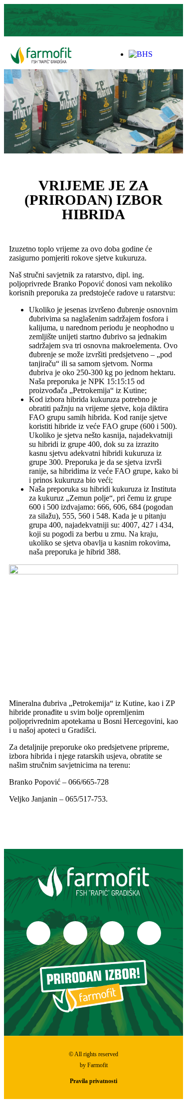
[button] (175, 54)
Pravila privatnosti (93, 1081)
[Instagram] (82, 20)
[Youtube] (105, 20)
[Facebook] (38, 933)
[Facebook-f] (60, 20)
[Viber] (127, 20)
